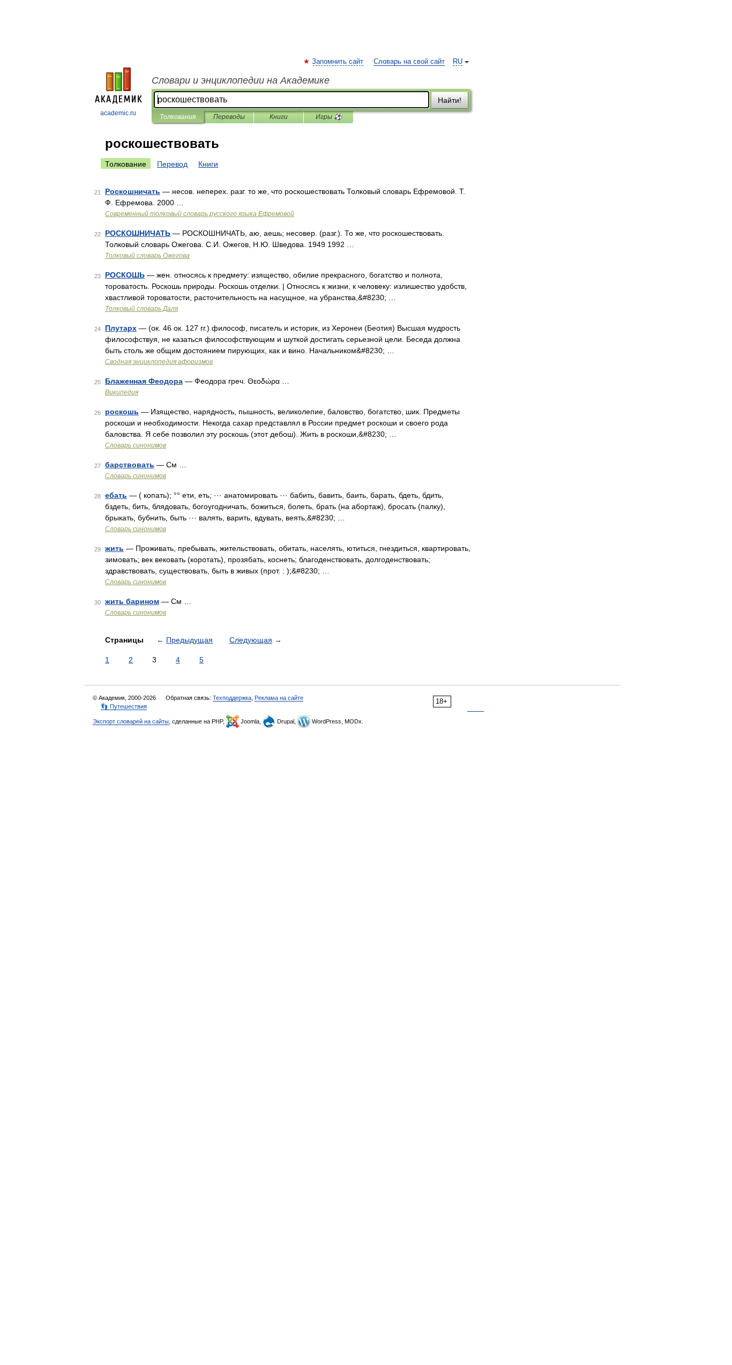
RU (457, 61)
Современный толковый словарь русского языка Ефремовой (199, 214)
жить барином (132, 601)
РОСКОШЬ (125, 275)
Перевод (172, 164)
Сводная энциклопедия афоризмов (159, 362)
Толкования (178, 117)
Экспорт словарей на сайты (131, 721)
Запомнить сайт (338, 61)
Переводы (229, 117)
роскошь (122, 411)
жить (114, 548)
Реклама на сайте (279, 698)
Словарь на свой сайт (409, 61)
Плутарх (121, 328)
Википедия (121, 392)
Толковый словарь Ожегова (147, 255)
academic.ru (118, 113)
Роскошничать (132, 191)
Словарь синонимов (135, 445)
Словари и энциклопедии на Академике (241, 80)
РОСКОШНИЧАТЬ (137, 233)
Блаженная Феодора (144, 381)
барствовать (129, 464)
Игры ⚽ (329, 117)
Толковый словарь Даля (141, 308)
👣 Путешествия (124, 706)
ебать (116, 495)
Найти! (449, 100)
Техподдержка (232, 698)
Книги (279, 117)
